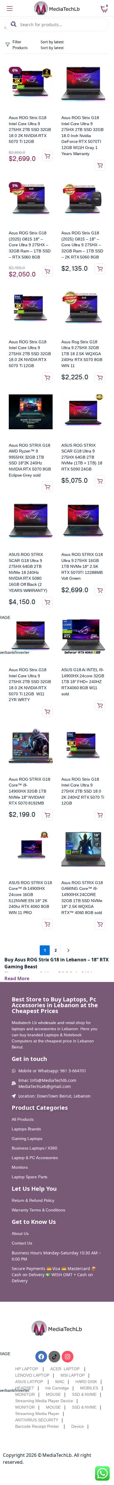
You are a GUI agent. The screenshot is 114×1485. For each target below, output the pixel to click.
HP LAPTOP (26, 1369)
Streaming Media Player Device (44, 1400)
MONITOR (25, 1394)
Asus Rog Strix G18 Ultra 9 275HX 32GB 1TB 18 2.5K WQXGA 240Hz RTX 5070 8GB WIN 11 (81, 354)
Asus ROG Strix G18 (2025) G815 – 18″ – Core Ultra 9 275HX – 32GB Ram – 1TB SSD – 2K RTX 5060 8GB (82, 245)
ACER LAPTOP (65, 1369)
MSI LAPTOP (73, 1375)
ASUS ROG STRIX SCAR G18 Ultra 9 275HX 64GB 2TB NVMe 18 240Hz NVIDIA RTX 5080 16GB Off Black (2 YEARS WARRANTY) (28, 572)
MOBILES (89, 1388)
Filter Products (20, 45)
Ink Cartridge (57, 1388)
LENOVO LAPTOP (32, 1375)
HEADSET (24, 1388)
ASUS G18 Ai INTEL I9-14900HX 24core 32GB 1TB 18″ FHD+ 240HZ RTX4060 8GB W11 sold (82, 681)
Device (77, 1426)
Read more (100, 165)
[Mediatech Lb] (57, 8)
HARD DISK (86, 1381)
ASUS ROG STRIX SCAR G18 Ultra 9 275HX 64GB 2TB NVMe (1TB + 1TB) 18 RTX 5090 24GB (81, 457)
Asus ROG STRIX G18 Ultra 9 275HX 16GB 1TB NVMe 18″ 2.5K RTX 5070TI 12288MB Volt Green (82, 566)
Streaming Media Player (37, 1413)
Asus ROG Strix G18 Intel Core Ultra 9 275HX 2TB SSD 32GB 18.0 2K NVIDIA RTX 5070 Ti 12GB (30, 129)
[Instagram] (67, 1356)
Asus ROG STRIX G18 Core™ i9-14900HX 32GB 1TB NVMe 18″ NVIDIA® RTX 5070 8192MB (29, 791)
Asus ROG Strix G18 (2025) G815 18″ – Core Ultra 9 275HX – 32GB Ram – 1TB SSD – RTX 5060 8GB (30, 245)
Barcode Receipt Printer (37, 1426)
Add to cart (47, 156)
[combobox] (52, 47)
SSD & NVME (84, 1394)
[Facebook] (41, 1356)
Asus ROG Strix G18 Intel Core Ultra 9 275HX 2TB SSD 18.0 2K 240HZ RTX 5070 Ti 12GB (82, 791)
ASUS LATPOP (29, 1381)
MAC (59, 1381)
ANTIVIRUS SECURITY (36, 1420)
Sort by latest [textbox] (52, 47)
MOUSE (53, 1394)
